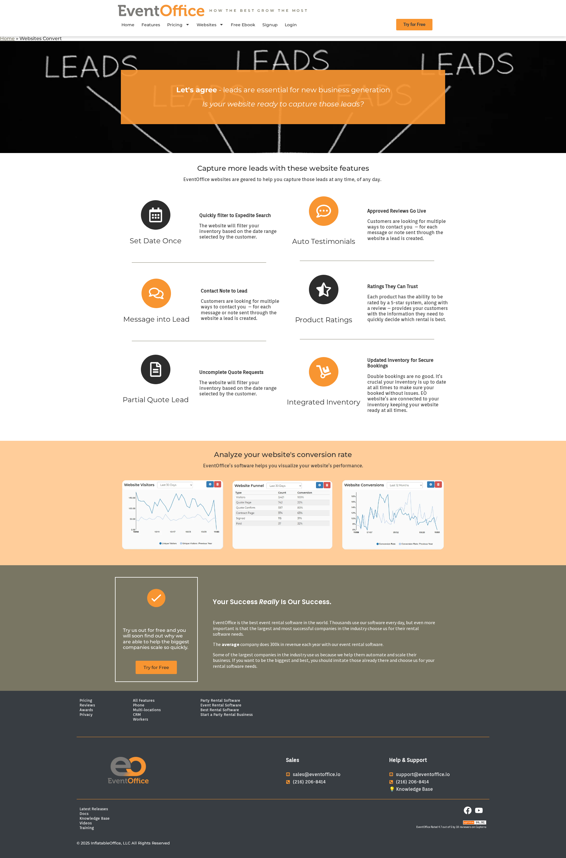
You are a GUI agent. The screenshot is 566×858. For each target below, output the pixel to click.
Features (151, 24)
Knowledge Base (95, 818)
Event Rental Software (220, 705)
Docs (84, 813)
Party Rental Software (220, 700)
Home (127, 24)
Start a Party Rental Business (226, 714)
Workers (140, 719)
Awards (86, 709)
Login (291, 24)
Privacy (86, 714)
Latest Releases (94, 808)
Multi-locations (147, 709)
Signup (270, 24)
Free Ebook (243, 24)
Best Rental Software (219, 709)
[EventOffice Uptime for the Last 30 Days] (474, 823)
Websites (206, 24)
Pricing (174, 24)
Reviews (87, 705)
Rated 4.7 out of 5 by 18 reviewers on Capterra (458, 827)
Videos (86, 823)
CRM (137, 714)
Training (87, 827)
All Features (143, 700)
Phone (138, 705)
